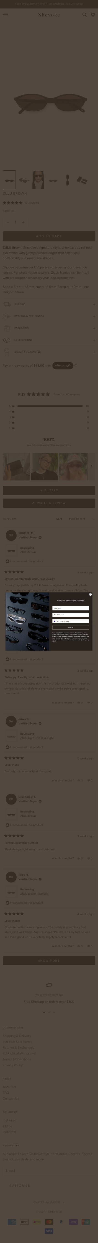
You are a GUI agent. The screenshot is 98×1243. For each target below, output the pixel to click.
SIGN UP (70, 627)
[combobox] (55, 621)
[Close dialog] (90, 594)
